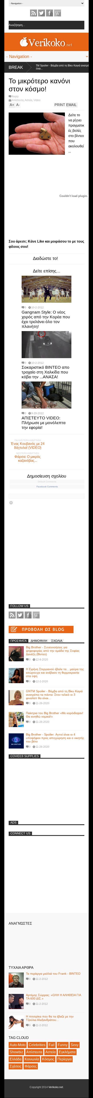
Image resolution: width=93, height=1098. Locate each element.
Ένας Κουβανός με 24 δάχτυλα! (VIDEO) (28, 445)
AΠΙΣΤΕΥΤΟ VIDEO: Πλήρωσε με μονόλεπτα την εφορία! (44, 423)
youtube (57, 13)
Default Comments (47, 481)
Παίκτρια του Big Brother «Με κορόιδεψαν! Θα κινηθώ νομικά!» (54, 714)
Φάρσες (31, 1066)
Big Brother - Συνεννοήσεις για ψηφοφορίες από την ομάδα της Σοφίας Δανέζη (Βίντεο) (53, 651)
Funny (62, 1045)
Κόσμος (48, 1059)
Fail (52, 1045)
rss (33, 13)
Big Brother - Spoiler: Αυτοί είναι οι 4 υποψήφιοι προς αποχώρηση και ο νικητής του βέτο (55, 738)
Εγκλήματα (67, 1052)
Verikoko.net (55, 1087)
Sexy (75, 1045)
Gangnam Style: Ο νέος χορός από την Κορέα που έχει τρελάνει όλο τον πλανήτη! (46, 319)
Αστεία (28, 100)
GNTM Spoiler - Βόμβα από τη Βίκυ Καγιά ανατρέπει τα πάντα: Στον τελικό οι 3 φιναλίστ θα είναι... (54, 694)
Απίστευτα (18, 100)
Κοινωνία (32, 1059)
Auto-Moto (18, 1045)
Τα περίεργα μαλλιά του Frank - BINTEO (53, 973)
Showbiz (16, 1052)
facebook (49, 13)
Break (16, 67)
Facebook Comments (47, 486)
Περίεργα (65, 1059)
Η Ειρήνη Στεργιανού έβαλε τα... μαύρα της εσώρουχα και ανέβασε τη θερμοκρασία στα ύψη (55, 672)
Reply (15, 96)
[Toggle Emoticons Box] (11, 502)
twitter (41, 13)
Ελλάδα (15, 1059)
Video (37, 100)
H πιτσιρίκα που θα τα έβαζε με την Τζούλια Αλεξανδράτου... (50, 1018)
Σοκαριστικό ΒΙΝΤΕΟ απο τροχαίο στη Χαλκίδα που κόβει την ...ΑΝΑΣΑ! (45, 372)
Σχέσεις (15, 1066)
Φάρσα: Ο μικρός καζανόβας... (27, 458)
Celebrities (37, 1045)
